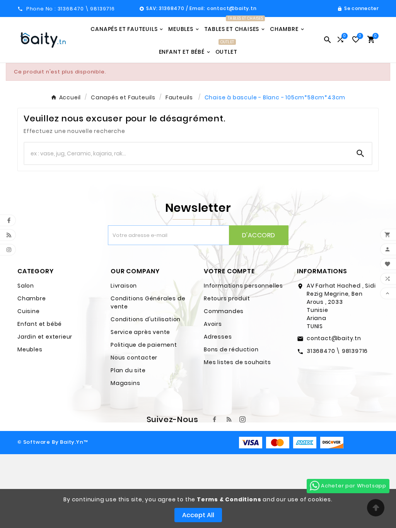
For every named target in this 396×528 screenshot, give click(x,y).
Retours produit (227, 298)
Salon (25, 286)
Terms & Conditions (229, 499)
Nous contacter (134, 357)
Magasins (125, 383)
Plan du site (128, 370)
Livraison (124, 286)
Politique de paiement (144, 345)
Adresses (218, 337)
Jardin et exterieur (44, 337)
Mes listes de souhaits (237, 362)
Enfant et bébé (39, 324)
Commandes (224, 311)
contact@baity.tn (334, 338)
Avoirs (213, 324)
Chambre (31, 298)
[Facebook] (214, 419)
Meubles (30, 349)
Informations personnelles (243, 286)
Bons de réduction (231, 349)
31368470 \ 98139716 (337, 351)
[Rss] (228, 419)
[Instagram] (242, 419)
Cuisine (28, 311)
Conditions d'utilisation (146, 319)
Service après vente (140, 332)
